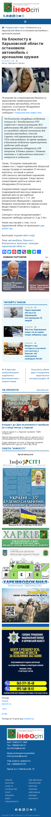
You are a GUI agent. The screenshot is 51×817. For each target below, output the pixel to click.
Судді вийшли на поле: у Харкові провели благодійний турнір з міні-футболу (22, 443)
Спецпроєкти (11, 801)
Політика (9, 783)
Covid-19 (9, 786)
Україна (8, 780)
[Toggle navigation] (25, 21)
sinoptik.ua (28, 718)
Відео (8, 798)
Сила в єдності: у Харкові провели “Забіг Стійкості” (21, 432)
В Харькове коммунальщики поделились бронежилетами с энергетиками (11, 375)
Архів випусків (43, 390)
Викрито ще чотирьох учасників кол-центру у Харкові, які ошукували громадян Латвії (35, 352)
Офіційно (9, 795)
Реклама (33, 795)
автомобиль (15, 240)
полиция (33, 243)
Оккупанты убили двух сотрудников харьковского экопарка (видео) (39, 374)
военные (22, 243)
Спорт (8, 792)
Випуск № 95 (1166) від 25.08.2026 (25, 525)
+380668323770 (18, 764)
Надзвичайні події (15, 27)
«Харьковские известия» (28, 112)
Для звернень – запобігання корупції (36, 783)
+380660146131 (18, 745)
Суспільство (11, 789)
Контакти (33, 798)
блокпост (28, 240)
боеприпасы (9, 243)
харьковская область (13, 246)
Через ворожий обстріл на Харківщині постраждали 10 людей (33, 315)
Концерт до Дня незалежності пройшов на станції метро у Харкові (25, 426)
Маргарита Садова (16, 63)
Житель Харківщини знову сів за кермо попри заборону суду (36, 332)
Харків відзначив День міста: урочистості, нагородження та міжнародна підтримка (23, 438)
